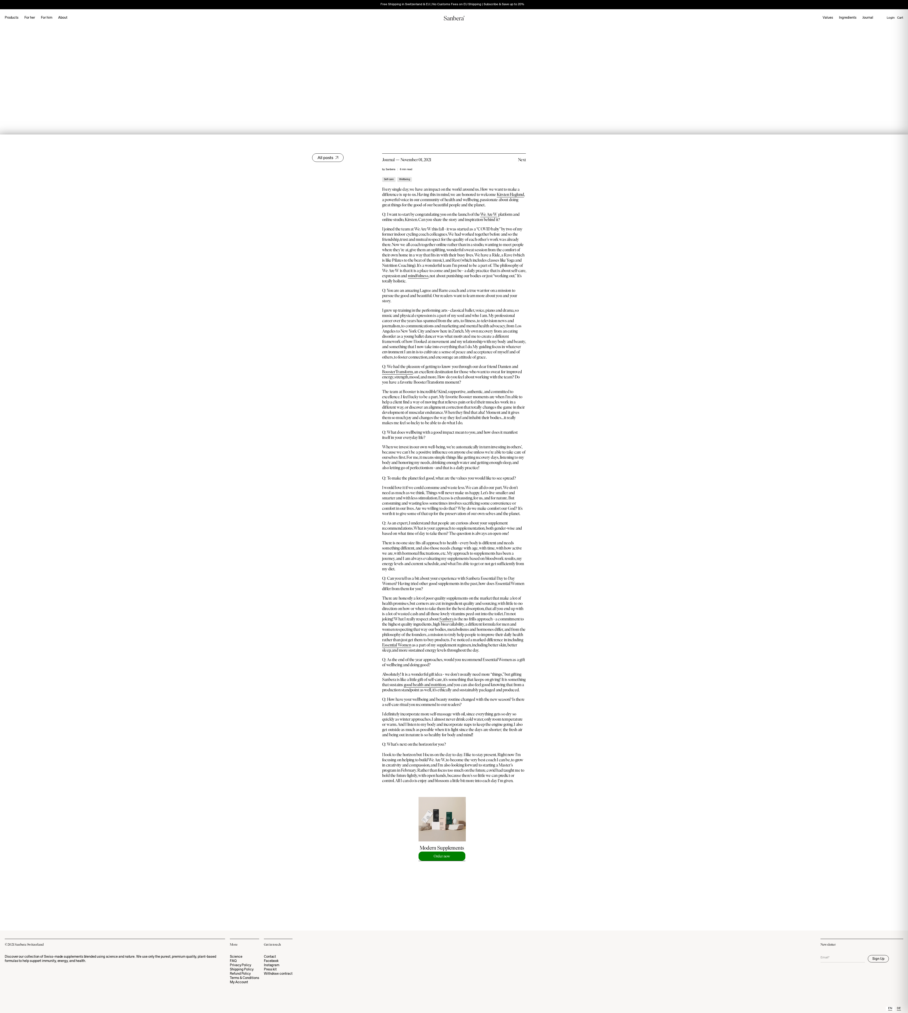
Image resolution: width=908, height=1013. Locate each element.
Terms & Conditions (244, 978)
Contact (270, 957)
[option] (899, 1009)
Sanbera (446, 619)
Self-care (389, 179)
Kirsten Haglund (510, 194)
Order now (442, 856)
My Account (239, 982)
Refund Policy (240, 974)
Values (828, 18)
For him (46, 18)
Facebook (271, 961)
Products (11, 18)
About (62, 18)
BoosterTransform (397, 371)
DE (899, 1008)
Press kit (270, 969)
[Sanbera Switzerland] (454, 18)
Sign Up (878, 959)
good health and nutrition (425, 684)
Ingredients (847, 18)
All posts (325, 158)
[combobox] (890, 1009)
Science (236, 957)
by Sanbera (388, 169)
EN (890, 1008)
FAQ (233, 961)
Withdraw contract (278, 974)
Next (522, 159)
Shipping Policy (241, 969)
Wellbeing (404, 179)
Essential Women (396, 645)
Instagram (271, 965)
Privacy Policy (240, 965)
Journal (867, 18)
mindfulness (418, 275)
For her (29, 18)
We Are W (488, 214)
